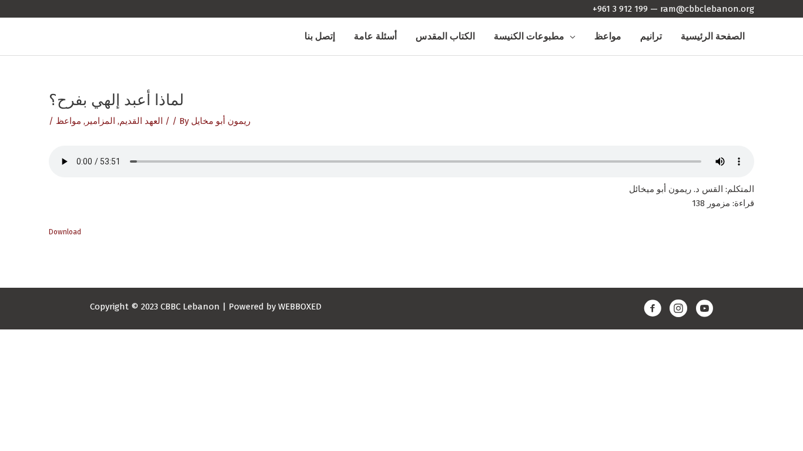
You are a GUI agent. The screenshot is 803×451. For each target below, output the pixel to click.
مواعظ (68, 121)
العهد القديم (141, 121)
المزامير (100, 121)
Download (65, 232)
